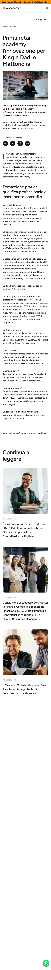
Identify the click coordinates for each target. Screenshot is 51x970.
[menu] (47, 8)
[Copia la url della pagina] (5, 143)
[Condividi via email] (27, 143)
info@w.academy (37, 433)
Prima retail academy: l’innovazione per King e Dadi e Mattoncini (24, 50)
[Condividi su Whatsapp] (20, 143)
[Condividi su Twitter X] (12, 143)
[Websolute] (12, 8)
